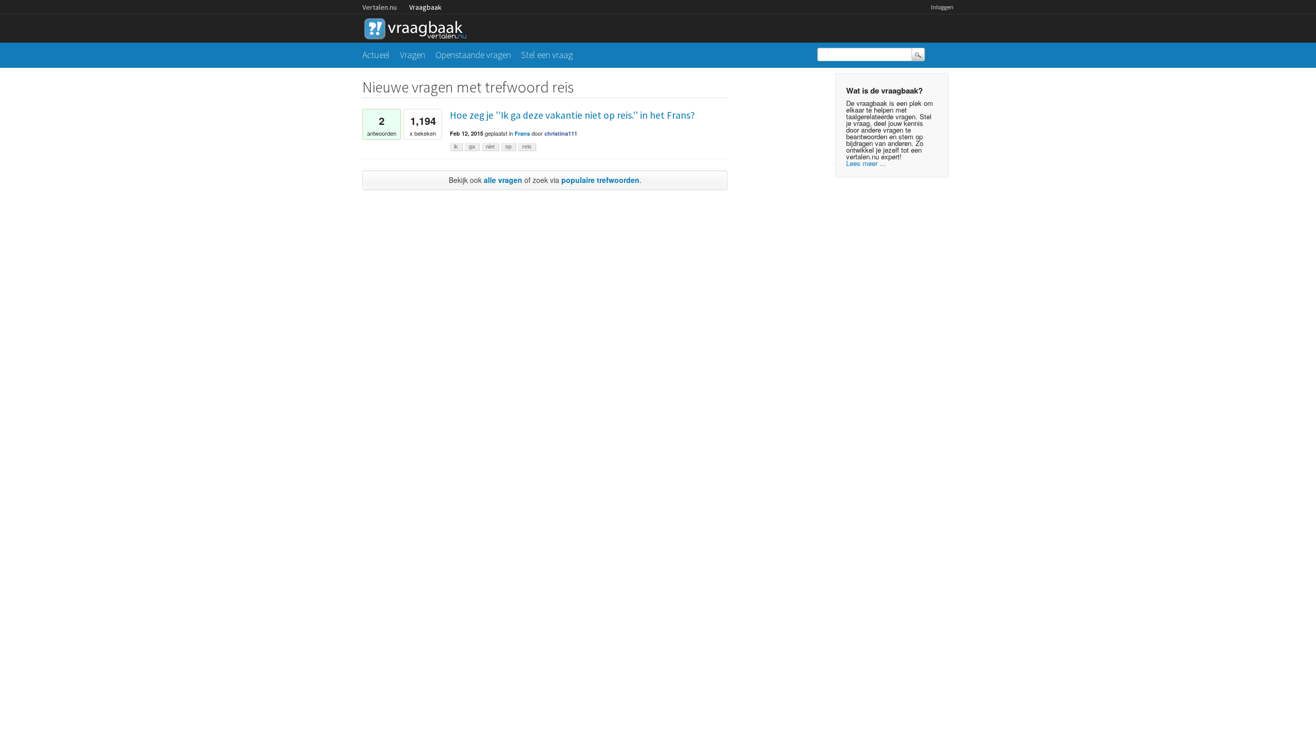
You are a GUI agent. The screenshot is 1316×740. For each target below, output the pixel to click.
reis (527, 146)
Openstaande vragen (473, 55)
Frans (522, 133)
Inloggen (942, 7)
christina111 (560, 133)
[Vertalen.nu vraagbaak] (417, 27)
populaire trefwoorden (600, 180)
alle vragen (503, 180)
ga (472, 146)
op (508, 146)
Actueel (376, 55)
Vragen (412, 55)
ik (456, 146)
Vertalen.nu (379, 7)
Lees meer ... (866, 163)
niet (490, 146)
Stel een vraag (547, 55)
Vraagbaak (425, 7)
